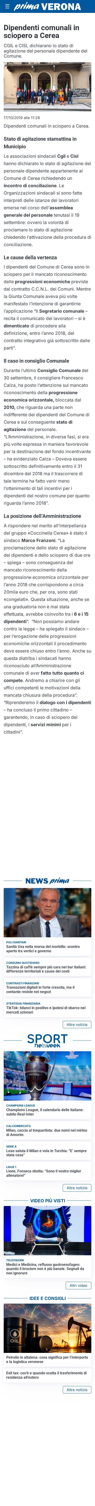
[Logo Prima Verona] (47, 6)
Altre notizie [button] (77, 1024)
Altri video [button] (78, 1285)
